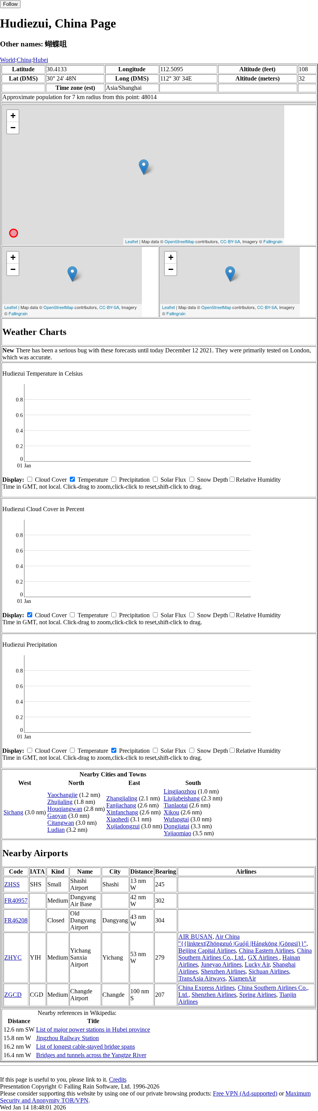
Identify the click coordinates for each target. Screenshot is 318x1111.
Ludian (56, 829)
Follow (10, 4)
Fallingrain (272, 241)
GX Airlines (263, 957)
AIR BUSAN (195, 936)
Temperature (93, 479)
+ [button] (13, 115)
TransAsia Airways (201, 978)
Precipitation (134, 479)
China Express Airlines (206, 987)
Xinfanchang (122, 812)
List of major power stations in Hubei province (93, 1029)
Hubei (40, 60)
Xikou (171, 812)
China (24, 60)
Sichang (13, 812)
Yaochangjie (62, 795)
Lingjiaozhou (180, 791)
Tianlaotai (176, 805)
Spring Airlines (257, 994)
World (7, 60)
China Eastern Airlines (266, 950)
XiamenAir (242, 978)
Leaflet (131, 241)
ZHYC (13, 957)
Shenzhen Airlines (223, 971)
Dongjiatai (176, 826)
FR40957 (16, 900)
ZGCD (13, 994)
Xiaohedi (117, 819)
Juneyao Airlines (221, 964)
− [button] (13, 127)
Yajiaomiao (177, 833)
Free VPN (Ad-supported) (245, 1093)
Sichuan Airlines (269, 971)
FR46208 (16, 920)
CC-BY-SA (230, 241)
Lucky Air (257, 964)
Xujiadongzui (123, 826)
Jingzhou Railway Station (67, 1038)
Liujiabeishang (182, 798)
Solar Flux (173, 479)
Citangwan (60, 822)
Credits (117, 1079)
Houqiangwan (64, 808)
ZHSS (12, 884)
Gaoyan (57, 815)
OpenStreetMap (179, 241)
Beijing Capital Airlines (207, 950)
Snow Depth (212, 479)
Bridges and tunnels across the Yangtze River (91, 1055)
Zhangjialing (121, 798)
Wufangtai (176, 819)
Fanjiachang (121, 805)
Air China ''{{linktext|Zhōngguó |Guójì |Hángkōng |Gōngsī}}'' (242, 940)
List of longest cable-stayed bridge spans (85, 1046)
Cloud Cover (51, 479)
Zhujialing (60, 801)
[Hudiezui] (144, 167)
